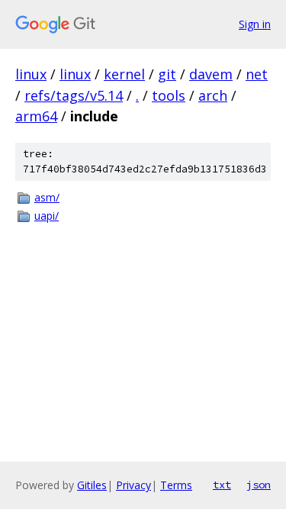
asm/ (46, 197)
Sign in (255, 24)
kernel (124, 74)
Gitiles (92, 485)
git (167, 74)
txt (222, 484)
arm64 (36, 116)
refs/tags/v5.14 (73, 95)
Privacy (133, 485)
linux (31, 74)
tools (168, 95)
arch (212, 95)
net (257, 74)
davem (211, 74)
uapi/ (46, 215)
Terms (176, 485)
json (258, 484)
